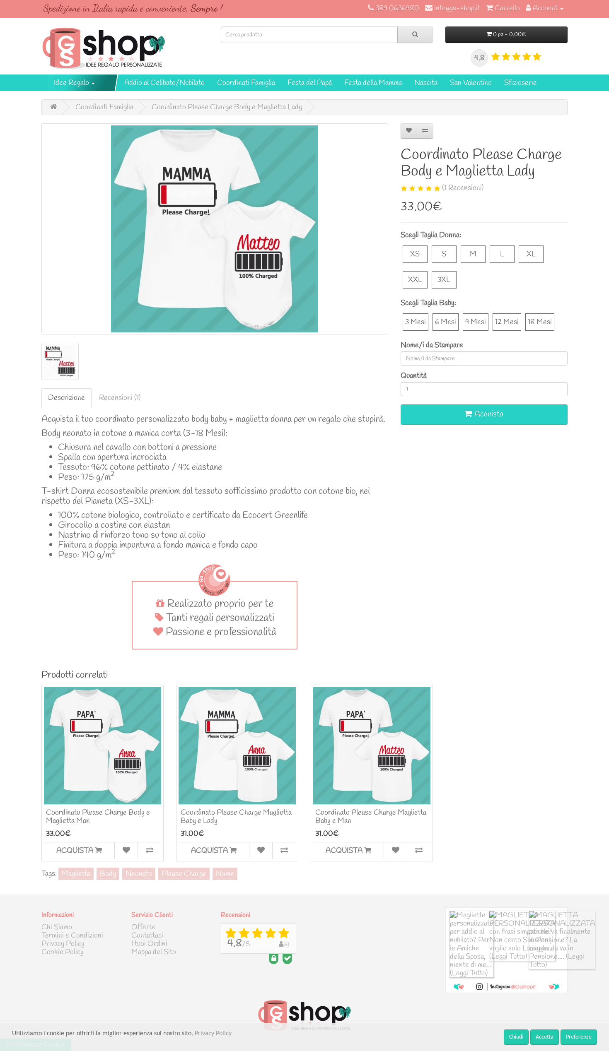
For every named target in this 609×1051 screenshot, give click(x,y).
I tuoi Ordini (149, 944)
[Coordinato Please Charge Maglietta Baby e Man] (371, 745)
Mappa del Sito (153, 952)
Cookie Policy (62, 952)
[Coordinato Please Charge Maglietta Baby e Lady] (237, 745)
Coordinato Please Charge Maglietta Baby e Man (370, 817)
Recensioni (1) (119, 398)
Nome (225, 874)
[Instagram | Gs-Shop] (506, 986)
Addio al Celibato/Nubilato (164, 83)
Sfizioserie (520, 83)
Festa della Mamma (373, 83)
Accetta (544, 1037)
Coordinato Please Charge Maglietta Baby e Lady (236, 817)
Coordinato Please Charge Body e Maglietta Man (98, 817)
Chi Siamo (56, 927)
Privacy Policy (63, 944)
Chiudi (516, 1037)
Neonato (139, 874)
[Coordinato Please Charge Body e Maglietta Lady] (214, 228)
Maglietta (76, 874)
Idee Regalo (72, 83)
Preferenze (579, 1037)
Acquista (487, 414)
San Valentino (471, 83)
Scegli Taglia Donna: (431, 235)
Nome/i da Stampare (432, 345)
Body (108, 874)
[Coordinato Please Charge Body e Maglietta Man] (102, 745)
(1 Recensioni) (462, 188)
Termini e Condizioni (72, 935)
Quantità (414, 376)
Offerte (143, 927)
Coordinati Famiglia (246, 83)
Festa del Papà (310, 83)
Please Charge (184, 874)
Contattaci (147, 935)
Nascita (425, 83)
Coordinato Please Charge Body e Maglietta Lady (227, 107)
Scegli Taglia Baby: (428, 303)
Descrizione (66, 398)
